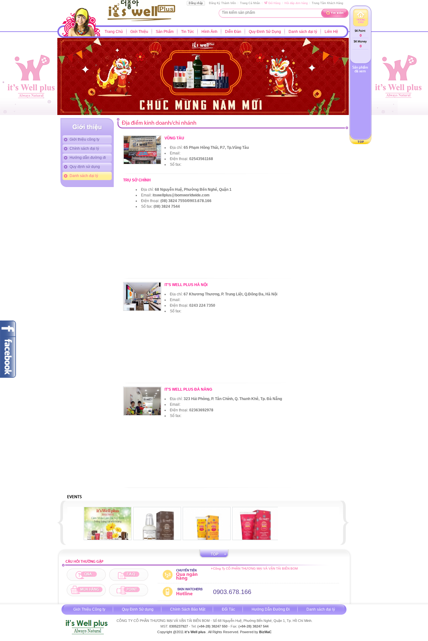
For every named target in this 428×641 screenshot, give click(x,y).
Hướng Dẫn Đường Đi (271, 609)
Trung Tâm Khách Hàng (327, 3)
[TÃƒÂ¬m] (335, 17)
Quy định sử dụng (85, 166)
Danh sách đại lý (303, 31)
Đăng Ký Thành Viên (222, 3)
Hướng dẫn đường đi (88, 157)
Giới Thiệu (139, 31)
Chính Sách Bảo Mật (187, 609)
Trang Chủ (114, 31)
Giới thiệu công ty (84, 139)
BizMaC (265, 632)
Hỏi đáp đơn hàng (296, 3)
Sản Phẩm (165, 31)
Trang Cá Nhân (250, 3)
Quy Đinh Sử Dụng (265, 31)
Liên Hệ (331, 31)
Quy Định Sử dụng (138, 609)
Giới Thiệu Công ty (89, 609)
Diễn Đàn (233, 31)
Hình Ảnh (209, 31)
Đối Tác (228, 609)
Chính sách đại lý (84, 148)
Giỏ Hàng (273, 3)
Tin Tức (187, 31)
